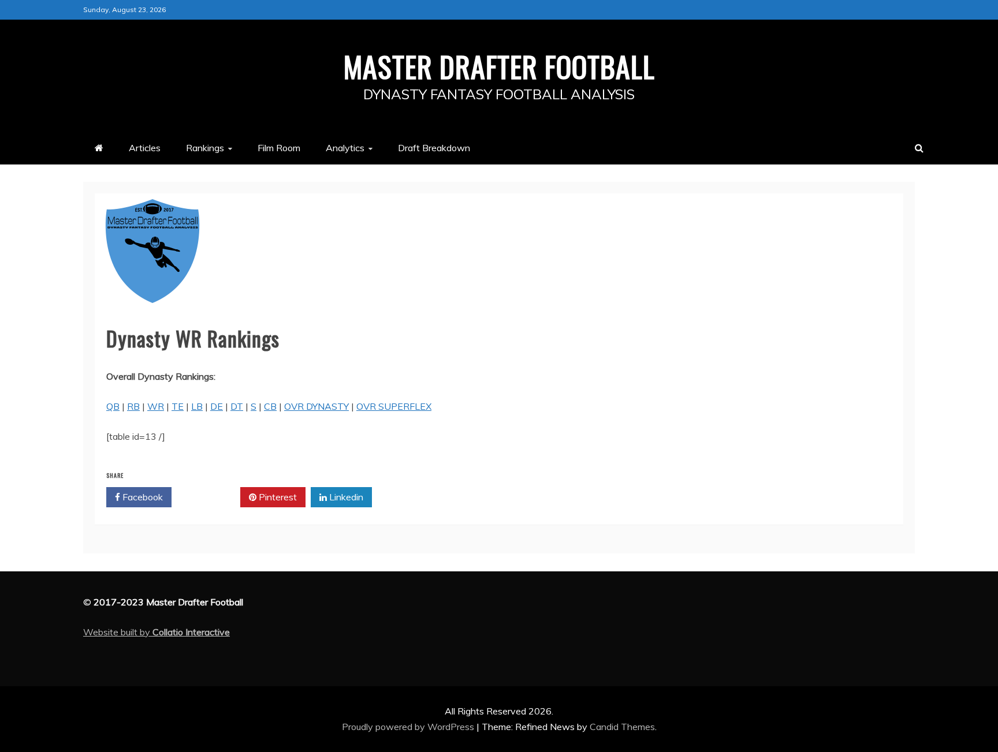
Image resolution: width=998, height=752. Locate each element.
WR (155, 406)
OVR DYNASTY (316, 406)
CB (270, 406)
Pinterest (276, 497)
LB (197, 406)
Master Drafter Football (499, 65)
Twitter (209, 497)
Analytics (345, 148)
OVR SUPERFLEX (393, 406)
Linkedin (345, 497)
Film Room (279, 148)
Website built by (156, 632)
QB (113, 406)
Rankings (205, 148)
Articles (145, 148)
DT (236, 406)
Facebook (141, 497)
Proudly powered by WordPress (409, 726)
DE (216, 406)
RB (133, 406)
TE (178, 406)
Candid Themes (622, 726)
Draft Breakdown (434, 148)
